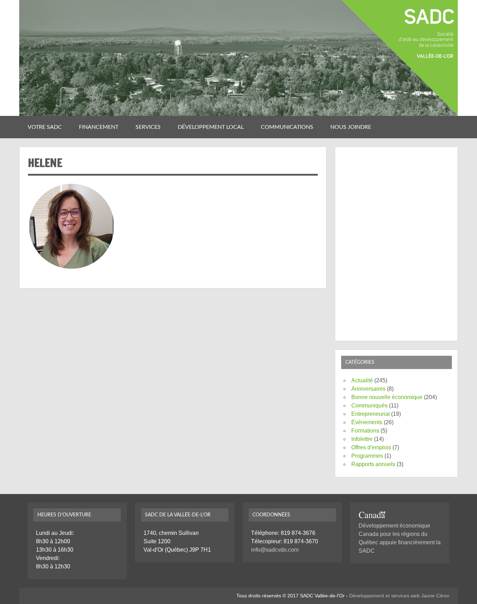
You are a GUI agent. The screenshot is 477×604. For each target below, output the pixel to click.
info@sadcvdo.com (275, 550)
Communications (287, 127)
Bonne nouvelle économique (387, 397)
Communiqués (369, 405)
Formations (365, 431)
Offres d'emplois (371, 447)
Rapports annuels (373, 464)
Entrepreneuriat (370, 414)
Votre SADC (45, 127)
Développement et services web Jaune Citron (399, 595)
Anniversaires (368, 389)
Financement (98, 127)
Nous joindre (350, 127)
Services (148, 127)
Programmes (367, 456)
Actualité (362, 380)
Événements (366, 422)
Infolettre (362, 439)
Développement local (211, 127)
